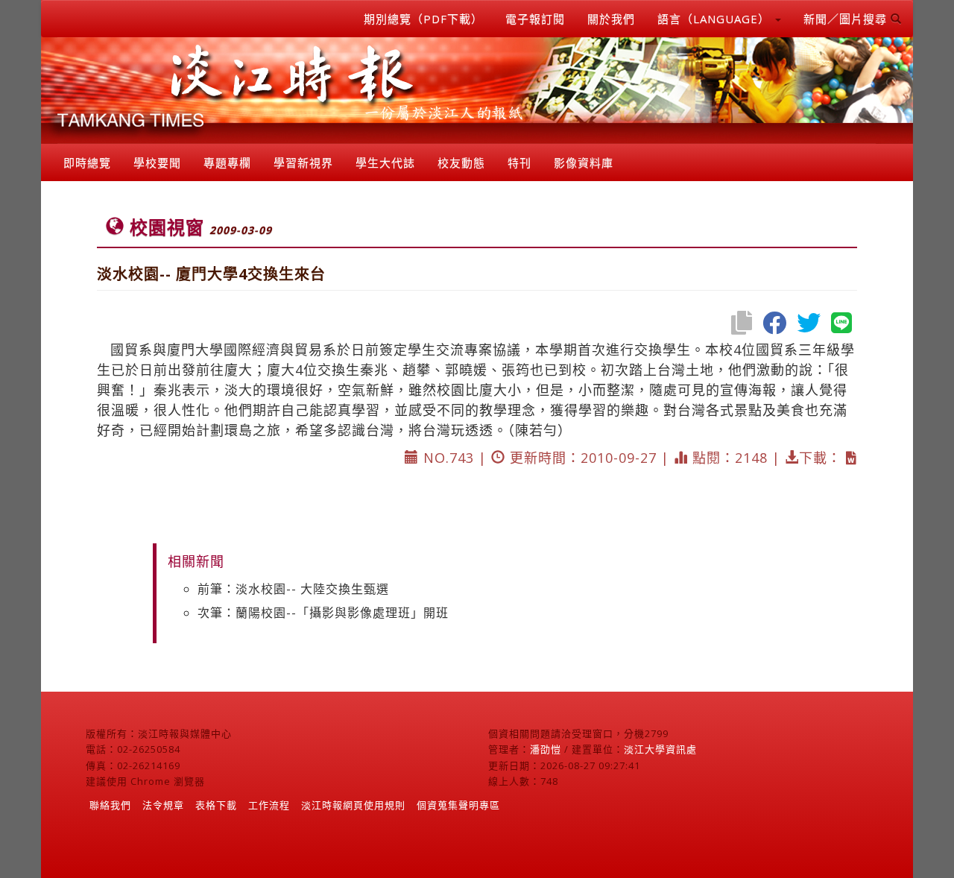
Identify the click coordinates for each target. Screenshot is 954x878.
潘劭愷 (545, 749)
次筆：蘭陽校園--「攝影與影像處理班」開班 (323, 612)
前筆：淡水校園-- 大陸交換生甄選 (293, 589)
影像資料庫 (583, 162)
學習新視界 (303, 162)
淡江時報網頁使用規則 (353, 805)
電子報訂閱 (535, 18)
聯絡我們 (110, 805)
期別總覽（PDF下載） (423, 18)
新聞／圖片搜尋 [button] (847, 18)
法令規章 (163, 805)
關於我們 (611, 18)
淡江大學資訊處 (660, 749)
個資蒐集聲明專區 (458, 805)
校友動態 (461, 162)
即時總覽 (87, 162)
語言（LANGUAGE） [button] (715, 18)
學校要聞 (157, 162)
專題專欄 (227, 162)
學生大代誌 (385, 162)
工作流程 (269, 805)
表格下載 (216, 805)
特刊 (519, 162)
